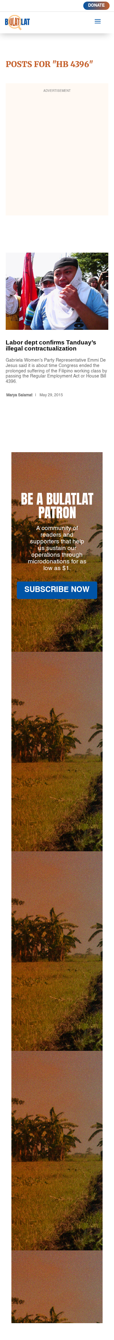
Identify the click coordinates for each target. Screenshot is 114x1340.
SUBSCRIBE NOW (57, 590)
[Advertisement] (57, 153)
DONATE (96, 5)
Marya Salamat (19, 395)
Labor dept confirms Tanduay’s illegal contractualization (57, 326)
